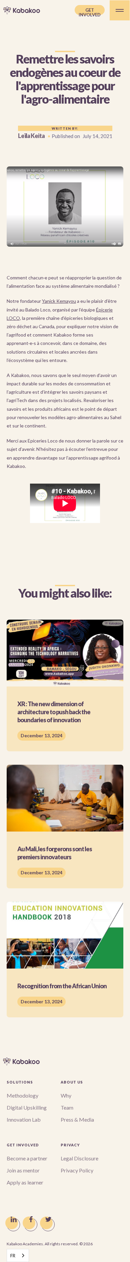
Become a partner (27, 1158)
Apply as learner (25, 1182)
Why (66, 1095)
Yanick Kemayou (59, 301)
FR (12, 1255)
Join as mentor (23, 1170)
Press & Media (77, 1119)
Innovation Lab (24, 1119)
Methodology (22, 1095)
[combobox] (18, 1255)
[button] (120, 10)
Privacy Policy (77, 1170)
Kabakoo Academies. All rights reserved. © (50, 1243)
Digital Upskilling (27, 1107)
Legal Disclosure (79, 1158)
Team (67, 1107)
